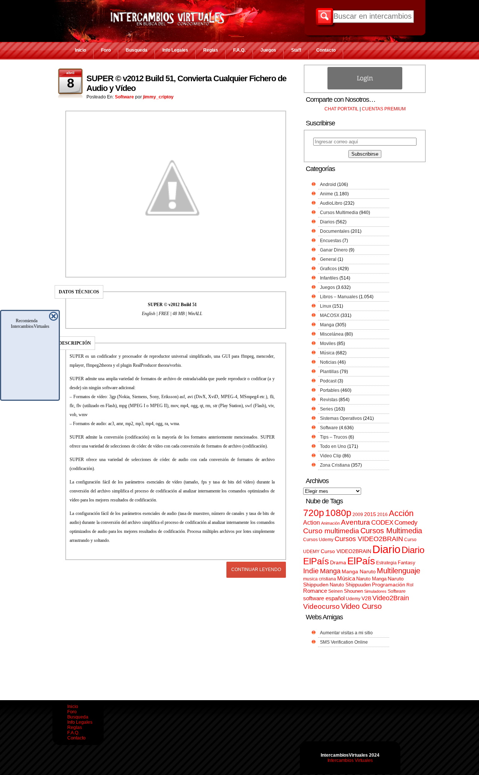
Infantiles (329, 278)
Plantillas (329, 371)
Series (326, 409)
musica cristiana (319, 579)
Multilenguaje (398, 571)
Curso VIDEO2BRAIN (346, 551)
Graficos (328, 268)
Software (124, 97)
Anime (326, 193)
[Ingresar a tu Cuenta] (364, 88)
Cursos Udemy (318, 539)
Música (327, 353)
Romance (315, 591)
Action (311, 522)
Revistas (329, 399)
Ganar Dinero (334, 250)
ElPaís (361, 561)
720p (313, 513)
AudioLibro (331, 203)
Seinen (335, 591)
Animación (330, 523)
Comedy (406, 522)
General (328, 259)
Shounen (353, 591)
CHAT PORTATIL (341, 109)
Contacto (326, 50)
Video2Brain (390, 598)
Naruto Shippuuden (350, 585)
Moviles (328, 343)
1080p (338, 513)
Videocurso (321, 606)
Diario (386, 549)
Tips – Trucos (333, 437)
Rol (410, 585)
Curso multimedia (331, 531)
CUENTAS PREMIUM (384, 109)
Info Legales (175, 50)
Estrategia (386, 562)
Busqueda (136, 50)
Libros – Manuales (339, 296)
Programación (388, 585)
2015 (370, 514)
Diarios (327, 222)
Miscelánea (332, 334)
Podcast (328, 381)
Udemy (353, 598)
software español (324, 598)
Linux (325, 306)
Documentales (335, 231)
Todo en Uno (333, 446)
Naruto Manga (371, 579)
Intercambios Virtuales (350, 760)
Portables (329, 390)
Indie (311, 571)
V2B (366, 598)
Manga (327, 324)
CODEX (382, 522)
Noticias (328, 362)
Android (328, 184)
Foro (106, 50)
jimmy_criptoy (158, 97)
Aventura (355, 522)
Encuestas (330, 240)
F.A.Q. (239, 50)
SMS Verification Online (344, 642)
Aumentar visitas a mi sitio (346, 632)
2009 (358, 514)
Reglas (210, 50)
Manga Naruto (359, 571)
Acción (401, 513)
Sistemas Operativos (341, 418)
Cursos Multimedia (339, 212)
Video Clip (330, 455)
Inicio (80, 50)
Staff (296, 50)
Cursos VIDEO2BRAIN (369, 539)
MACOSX (329, 315)
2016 (382, 514)
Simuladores (375, 591)
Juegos (268, 50)
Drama (338, 562)
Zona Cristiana (335, 465)
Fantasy (406, 562)
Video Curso (361, 606)
